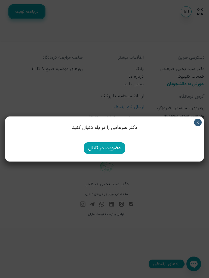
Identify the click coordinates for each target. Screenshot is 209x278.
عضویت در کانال (104, 148)
